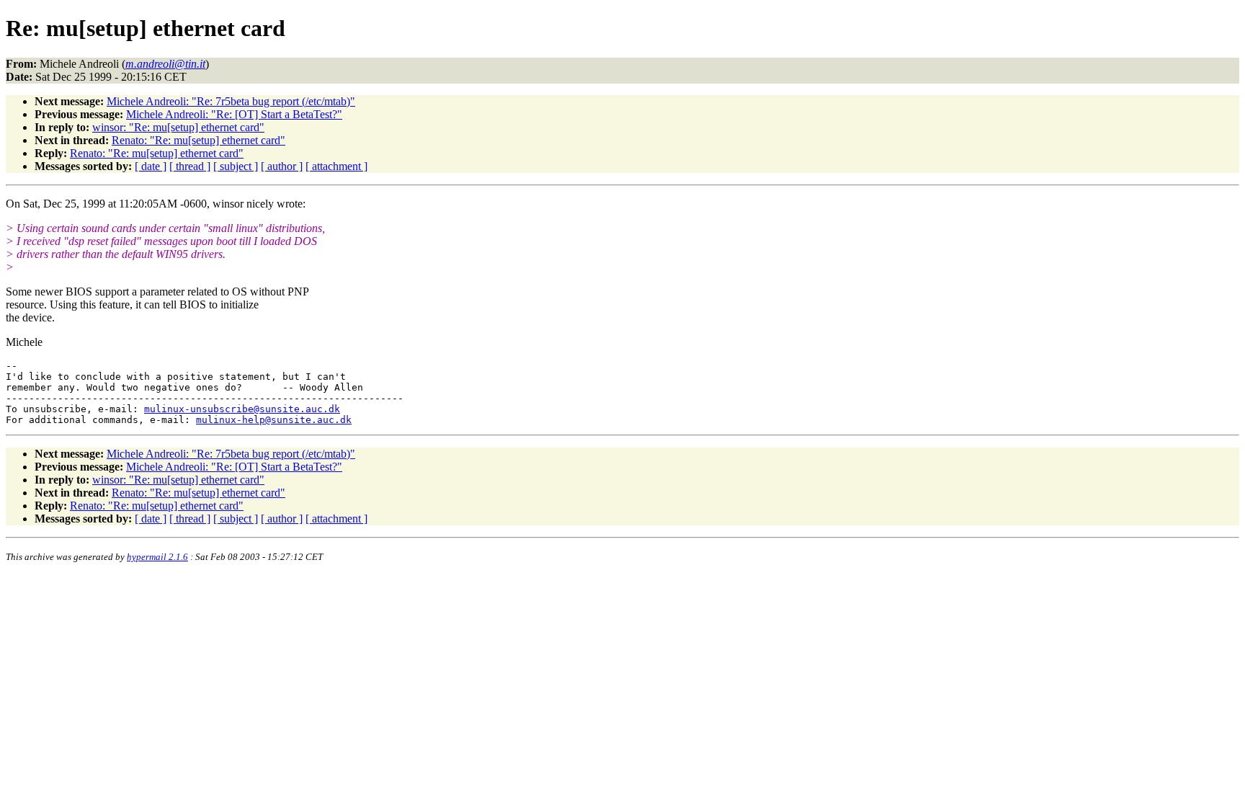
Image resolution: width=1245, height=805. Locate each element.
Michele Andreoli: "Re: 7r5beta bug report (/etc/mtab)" (231, 101)
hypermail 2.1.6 (157, 556)
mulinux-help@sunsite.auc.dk (274, 419)
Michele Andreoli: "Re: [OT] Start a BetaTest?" (234, 114)
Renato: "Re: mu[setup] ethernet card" (198, 140)
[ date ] (150, 166)
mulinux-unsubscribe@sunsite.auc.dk (242, 409)
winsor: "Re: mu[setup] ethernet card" (178, 127)
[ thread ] (189, 166)
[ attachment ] (336, 166)
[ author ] (282, 166)
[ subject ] (235, 166)
